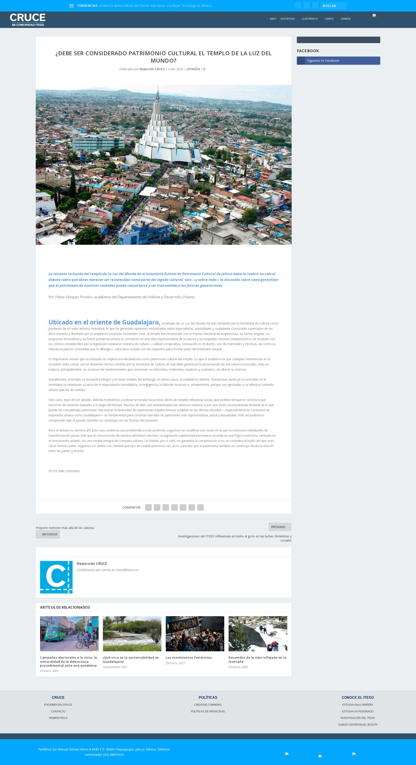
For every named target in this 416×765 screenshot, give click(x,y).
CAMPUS (329, 19)
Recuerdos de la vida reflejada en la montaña (257, 659)
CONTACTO (58, 711)
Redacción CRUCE (152, 69)
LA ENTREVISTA (310, 19)
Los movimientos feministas (189, 657)
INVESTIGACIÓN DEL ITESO (358, 718)
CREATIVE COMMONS (208, 704)
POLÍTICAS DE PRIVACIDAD (208, 711)
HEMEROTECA (58, 718)
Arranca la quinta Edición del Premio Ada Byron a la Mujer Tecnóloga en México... (156, 5)
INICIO (273, 19)
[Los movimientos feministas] (195, 633)
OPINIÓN (345, 19)
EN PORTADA (288, 19)
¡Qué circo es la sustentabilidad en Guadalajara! (131, 659)
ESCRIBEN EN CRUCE (58, 704)
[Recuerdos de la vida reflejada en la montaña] (258, 633)
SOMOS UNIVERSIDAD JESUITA (357, 724)
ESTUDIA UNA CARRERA (357, 704)
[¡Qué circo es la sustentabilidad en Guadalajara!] (132, 633)
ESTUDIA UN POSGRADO (357, 711)
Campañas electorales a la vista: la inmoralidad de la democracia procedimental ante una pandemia (68, 661)
